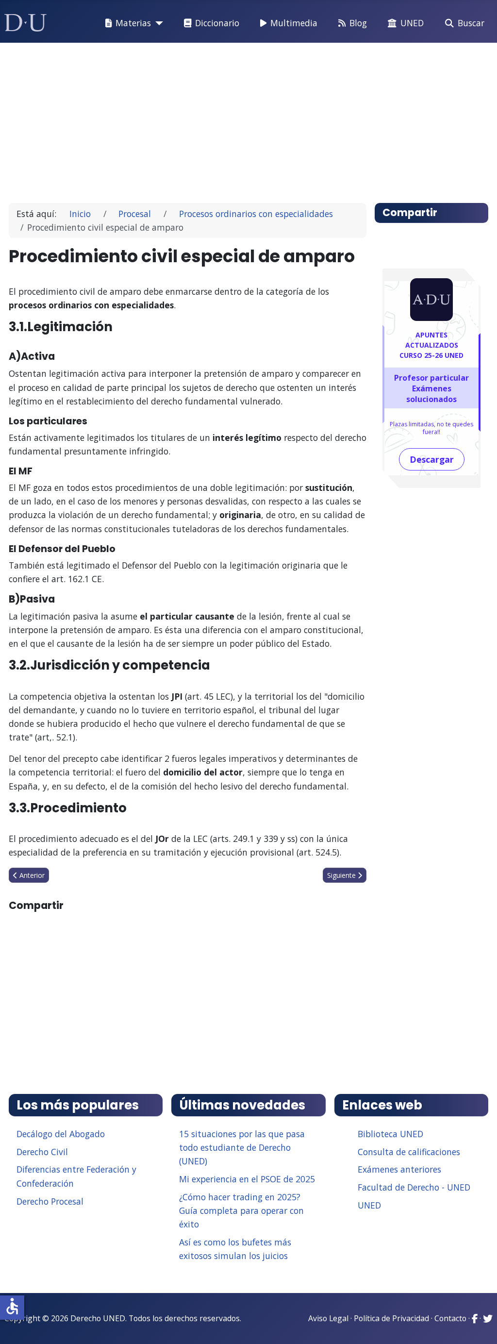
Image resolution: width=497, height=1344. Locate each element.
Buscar (471, 23)
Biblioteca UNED (390, 1134)
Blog (358, 23)
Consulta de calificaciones (409, 1152)
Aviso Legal (328, 1318)
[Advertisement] (249, 118)
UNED (412, 23)
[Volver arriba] (479, 1324)
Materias (133, 23)
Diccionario (217, 23)
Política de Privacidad (391, 1318)
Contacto (450, 1318)
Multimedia (293, 23)
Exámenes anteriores (399, 1169)
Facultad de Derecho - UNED (414, 1187)
